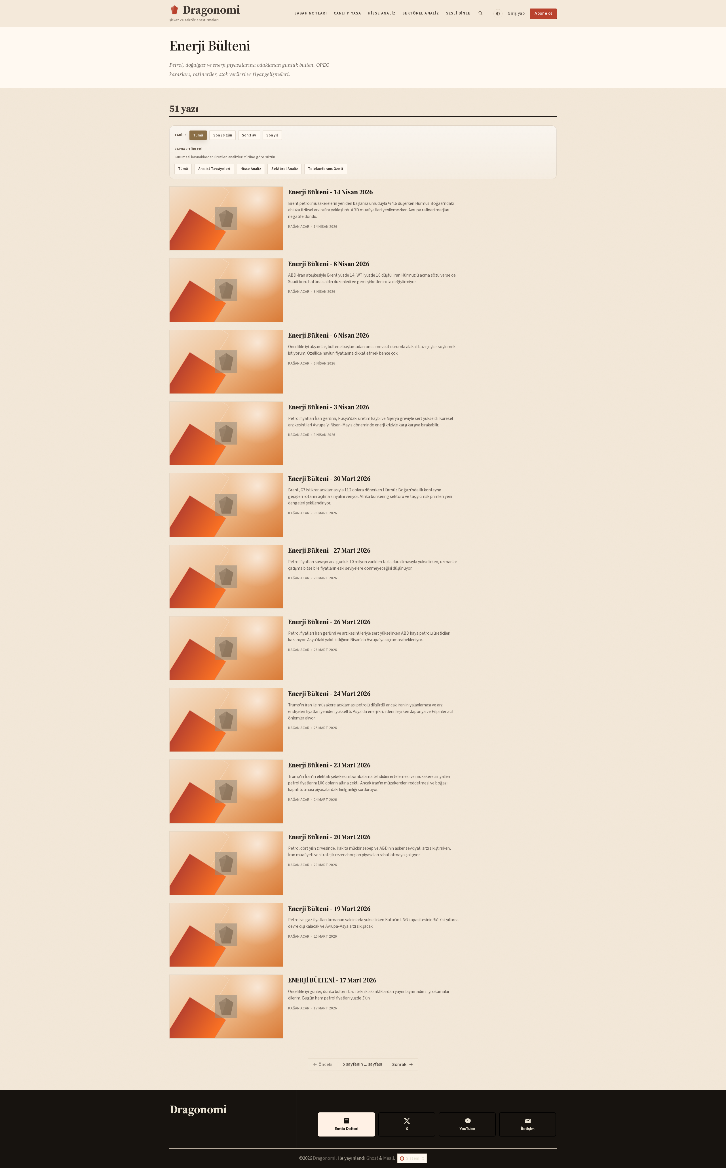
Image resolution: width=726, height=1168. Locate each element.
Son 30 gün (222, 135)
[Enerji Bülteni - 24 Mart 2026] (226, 720)
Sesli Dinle (458, 13)
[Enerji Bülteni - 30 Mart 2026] (226, 505)
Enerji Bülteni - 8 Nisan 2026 (328, 263)
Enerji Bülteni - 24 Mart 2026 (329, 693)
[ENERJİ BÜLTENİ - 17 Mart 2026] (226, 1006)
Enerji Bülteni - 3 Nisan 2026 (328, 407)
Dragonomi (324, 1158)
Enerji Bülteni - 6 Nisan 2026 (328, 335)
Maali (388, 1158)
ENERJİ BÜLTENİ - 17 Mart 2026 (332, 980)
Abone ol (543, 13)
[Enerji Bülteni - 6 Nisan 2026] (226, 361)
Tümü (198, 135)
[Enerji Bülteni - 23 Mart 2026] (226, 791)
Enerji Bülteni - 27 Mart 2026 (329, 550)
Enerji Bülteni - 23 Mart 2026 (329, 765)
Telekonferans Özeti (325, 168)
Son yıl (272, 135)
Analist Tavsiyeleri (214, 168)
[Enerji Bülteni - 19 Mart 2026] (226, 935)
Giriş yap (516, 13)
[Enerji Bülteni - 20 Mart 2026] (226, 863)
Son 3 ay (249, 135)
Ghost (372, 1158)
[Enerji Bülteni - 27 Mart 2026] (226, 577)
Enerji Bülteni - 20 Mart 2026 (329, 836)
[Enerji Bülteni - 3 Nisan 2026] (226, 433)
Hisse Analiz (382, 13)
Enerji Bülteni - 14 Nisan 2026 (330, 192)
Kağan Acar (298, 226)
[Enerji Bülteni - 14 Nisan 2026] (226, 218)
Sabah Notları (310, 13)
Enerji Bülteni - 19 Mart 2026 (329, 908)
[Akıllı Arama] (481, 14)
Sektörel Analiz (420, 13)
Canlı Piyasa (347, 13)
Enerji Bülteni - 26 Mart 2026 (329, 621)
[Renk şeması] (498, 13)
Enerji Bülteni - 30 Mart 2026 (329, 478)
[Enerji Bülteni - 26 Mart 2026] (226, 648)
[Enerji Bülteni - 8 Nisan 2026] (226, 290)
